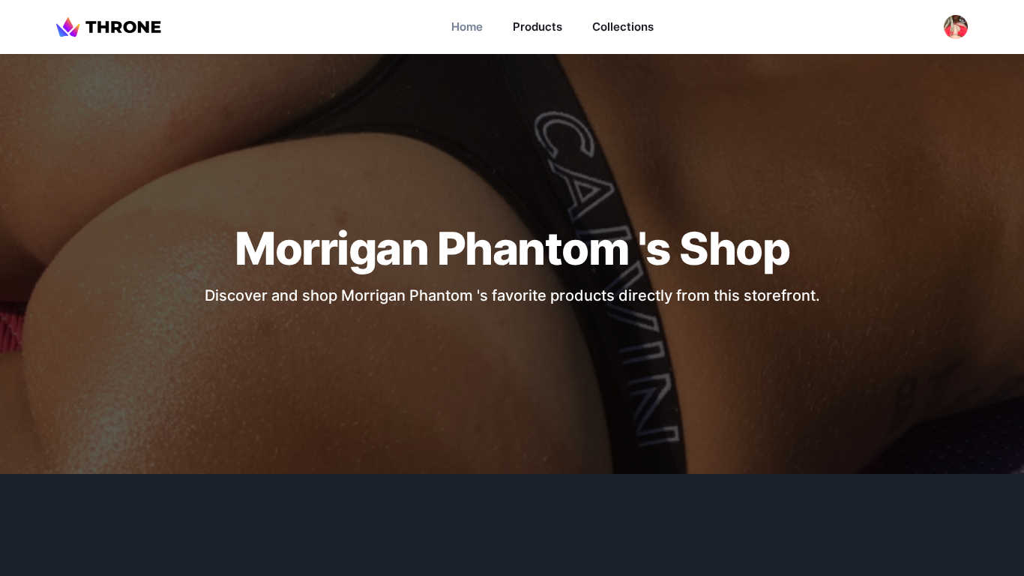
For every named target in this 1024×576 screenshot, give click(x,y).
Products (537, 27)
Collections (623, 27)
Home (467, 27)
